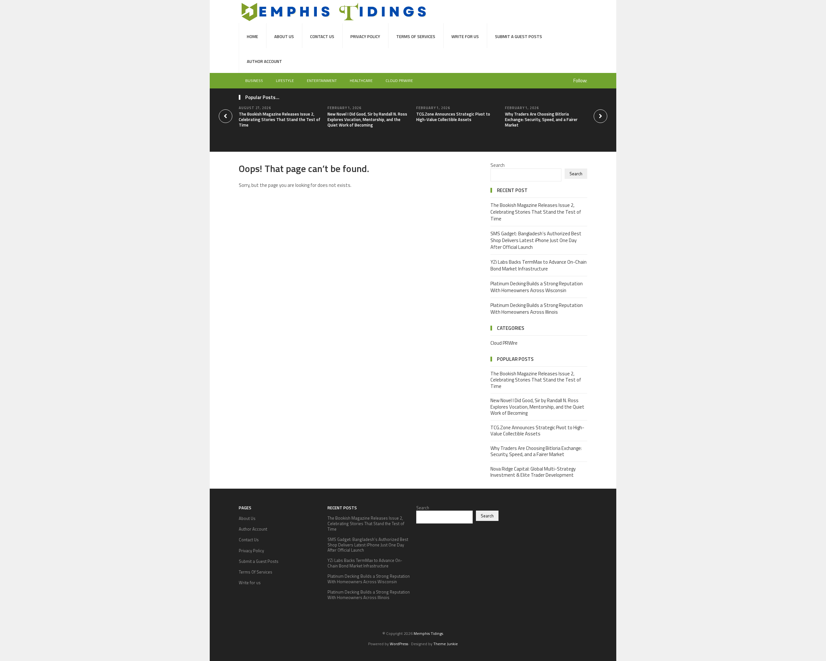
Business (254, 80)
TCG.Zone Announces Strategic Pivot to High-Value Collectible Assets (453, 117)
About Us (284, 36)
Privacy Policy (365, 36)
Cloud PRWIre (399, 80)
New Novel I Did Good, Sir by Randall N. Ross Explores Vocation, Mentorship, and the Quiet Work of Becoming (367, 119)
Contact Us (322, 36)
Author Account (264, 61)
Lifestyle (285, 80)
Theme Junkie (445, 644)
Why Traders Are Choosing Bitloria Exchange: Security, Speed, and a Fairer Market (541, 119)
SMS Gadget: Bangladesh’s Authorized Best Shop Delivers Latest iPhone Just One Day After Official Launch (535, 240)
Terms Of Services (415, 36)
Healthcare (361, 80)
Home (252, 36)
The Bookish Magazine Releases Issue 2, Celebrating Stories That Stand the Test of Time (279, 119)
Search (497, 165)
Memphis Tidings (428, 633)
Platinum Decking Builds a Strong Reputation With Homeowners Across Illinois (536, 308)
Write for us (465, 36)
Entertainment (322, 80)
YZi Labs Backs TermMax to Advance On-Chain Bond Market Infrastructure (538, 265)
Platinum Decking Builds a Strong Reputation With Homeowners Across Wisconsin (536, 287)
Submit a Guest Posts (518, 36)
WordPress (399, 644)
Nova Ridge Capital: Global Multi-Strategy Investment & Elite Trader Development (533, 472)
